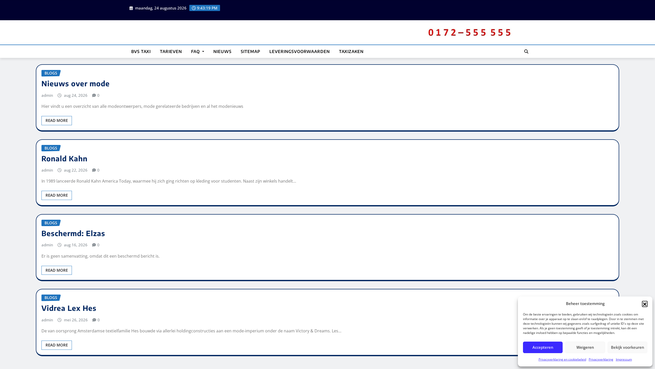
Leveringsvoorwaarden (299, 51)
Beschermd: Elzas (73, 233)
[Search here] (526, 51)
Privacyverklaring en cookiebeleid (562, 359)
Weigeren (585, 347)
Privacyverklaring (601, 359)
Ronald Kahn (64, 158)
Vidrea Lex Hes (68, 307)
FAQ (196, 51)
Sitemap (250, 51)
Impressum (624, 359)
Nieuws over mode (75, 83)
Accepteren (542, 347)
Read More (57, 120)
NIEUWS (222, 51)
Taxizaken (351, 51)
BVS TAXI (141, 51)
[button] (644, 303)
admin (47, 95)
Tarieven (171, 51)
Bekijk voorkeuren (627, 347)
